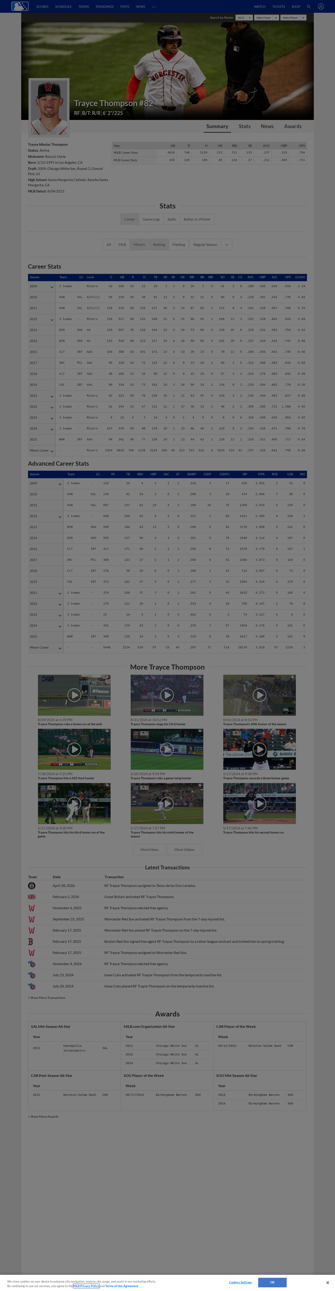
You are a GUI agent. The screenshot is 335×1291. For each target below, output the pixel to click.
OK (272, 1282)
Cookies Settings (240, 1282)
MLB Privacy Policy (86, 1286)
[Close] (328, 1283)
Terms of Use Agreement (121, 1286)
